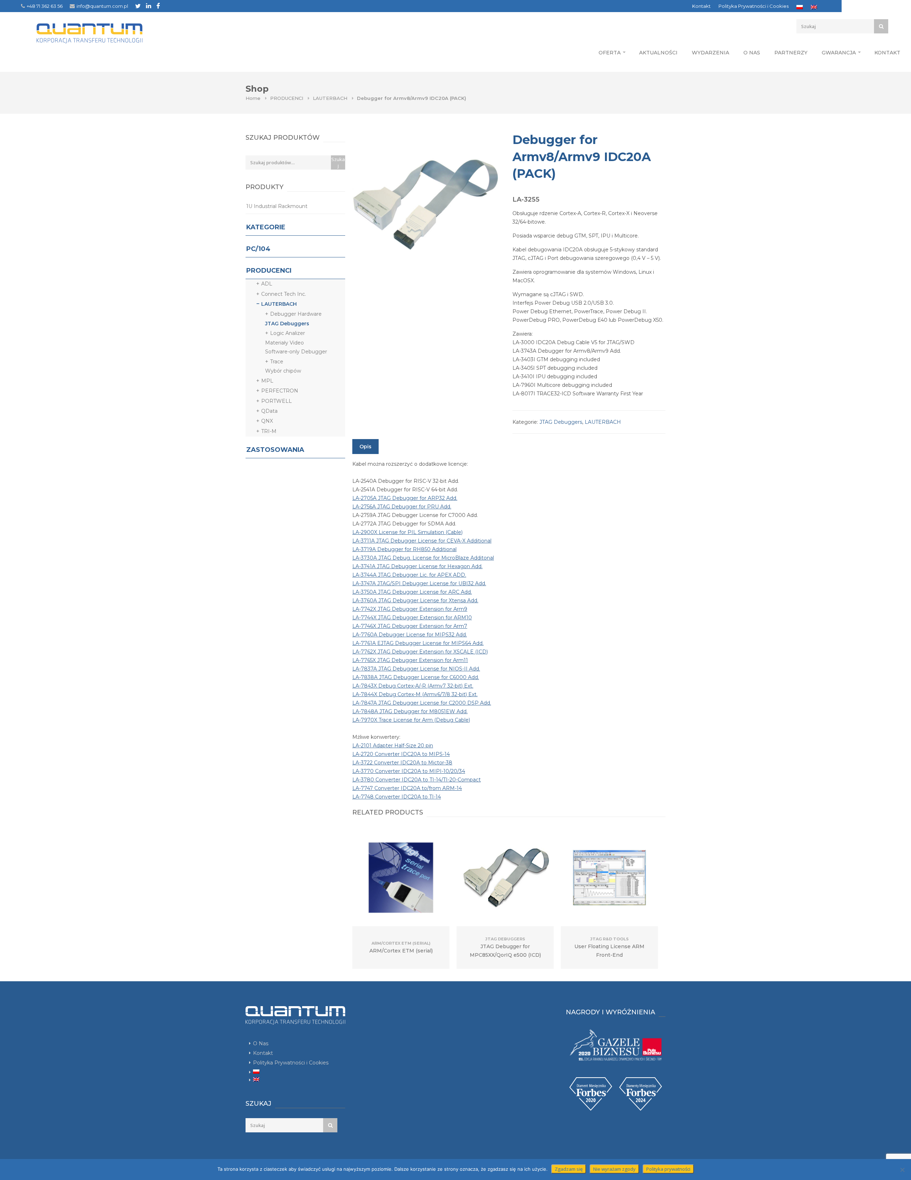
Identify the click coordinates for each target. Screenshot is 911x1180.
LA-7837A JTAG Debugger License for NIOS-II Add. (416, 669)
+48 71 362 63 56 (45, 6)
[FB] (158, 6)
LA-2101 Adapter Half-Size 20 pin (392, 745)
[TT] (138, 6)
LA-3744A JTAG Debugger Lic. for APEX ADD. (409, 575)
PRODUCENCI (286, 98)
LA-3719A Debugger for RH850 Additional (404, 549)
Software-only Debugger (296, 351)
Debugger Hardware (296, 314)
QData (269, 411)
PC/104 (258, 249)
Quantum (89, 33)
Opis (365, 446)
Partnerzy (790, 52)
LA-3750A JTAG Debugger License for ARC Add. (412, 592)
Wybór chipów (283, 371)
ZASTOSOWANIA (275, 450)
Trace (276, 361)
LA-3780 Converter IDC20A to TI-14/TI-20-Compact (416, 779)
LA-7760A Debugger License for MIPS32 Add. (409, 634)
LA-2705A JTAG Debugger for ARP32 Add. (404, 498)
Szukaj (338, 162)
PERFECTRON (279, 391)
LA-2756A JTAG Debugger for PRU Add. (401, 506)
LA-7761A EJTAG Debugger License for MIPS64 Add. (418, 643)
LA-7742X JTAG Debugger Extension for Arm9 (409, 609)
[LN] (148, 6)
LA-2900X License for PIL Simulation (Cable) (407, 532)
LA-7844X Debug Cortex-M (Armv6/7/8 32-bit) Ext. (415, 694)
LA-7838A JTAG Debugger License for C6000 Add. (415, 677)
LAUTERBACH (330, 98)
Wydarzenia (710, 52)
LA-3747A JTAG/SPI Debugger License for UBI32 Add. (419, 583)
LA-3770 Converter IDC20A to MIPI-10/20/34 (408, 771)
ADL (266, 284)
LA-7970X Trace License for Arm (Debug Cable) (411, 720)
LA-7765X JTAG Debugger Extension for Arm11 (410, 660)
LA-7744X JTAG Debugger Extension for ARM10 (412, 617)
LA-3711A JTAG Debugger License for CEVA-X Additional (421, 541)
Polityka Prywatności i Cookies (753, 6)
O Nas (751, 52)
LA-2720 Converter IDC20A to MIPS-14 (401, 754)
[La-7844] (425, 204)
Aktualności (658, 52)
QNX (267, 421)
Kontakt (701, 6)
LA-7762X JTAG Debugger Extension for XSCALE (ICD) (420, 651)
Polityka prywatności (668, 1169)
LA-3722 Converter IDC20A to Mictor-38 (402, 762)
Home (253, 98)
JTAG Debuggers (560, 422)
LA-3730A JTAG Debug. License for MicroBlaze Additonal (423, 558)
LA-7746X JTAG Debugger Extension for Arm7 (409, 626)
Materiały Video (284, 343)
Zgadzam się (569, 1169)
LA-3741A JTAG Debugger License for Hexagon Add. (417, 566)
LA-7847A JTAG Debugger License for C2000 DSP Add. (421, 703)
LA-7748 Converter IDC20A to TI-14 (396, 797)
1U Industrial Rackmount (276, 206)
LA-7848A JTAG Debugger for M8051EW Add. (410, 711)
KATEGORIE (265, 227)
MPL (267, 381)
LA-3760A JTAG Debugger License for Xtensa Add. (415, 600)
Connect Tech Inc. (283, 294)
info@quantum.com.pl (102, 6)
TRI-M (269, 431)
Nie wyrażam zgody (614, 1169)
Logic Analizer (287, 333)
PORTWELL (276, 401)
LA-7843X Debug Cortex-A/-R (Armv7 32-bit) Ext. (412, 686)
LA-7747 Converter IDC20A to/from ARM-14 (407, 788)
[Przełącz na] (799, 7)
